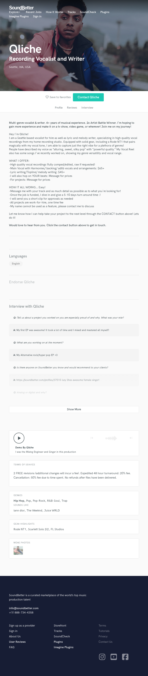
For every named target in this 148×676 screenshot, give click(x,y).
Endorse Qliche (22, 282)
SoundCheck (88, 12)
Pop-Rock (39, 501)
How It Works (54, 12)
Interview (87, 107)
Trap (64, 501)
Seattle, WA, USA (20, 67)
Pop (28, 501)
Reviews (72, 107)
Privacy (103, 636)
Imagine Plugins (19, 16)
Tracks (72, 12)
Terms (102, 625)
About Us (15, 636)
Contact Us (105, 642)
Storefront (60, 625)
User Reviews (17, 642)
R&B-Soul (53, 501)
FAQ (11, 647)
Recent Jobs (34, 12)
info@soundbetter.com (23, 608)
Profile (59, 107)
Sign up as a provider (22, 625)
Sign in (37, 16)
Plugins (104, 12)
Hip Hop (19, 501)
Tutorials (104, 631)
